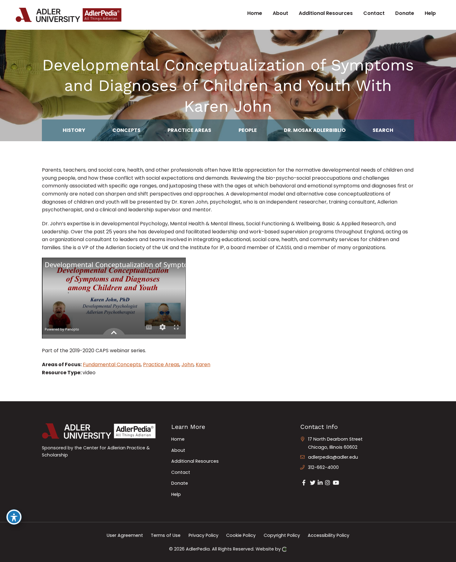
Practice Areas (161, 364)
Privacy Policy (203, 535)
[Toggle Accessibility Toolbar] (14, 517)
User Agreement (125, 535)
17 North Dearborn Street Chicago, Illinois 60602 (335, 443)
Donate (179, 483)
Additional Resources (195, 461)
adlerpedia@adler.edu (333, 457)
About (178, 450)
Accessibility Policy (328, 535)
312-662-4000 (323, 467)
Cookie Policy (241, 535)
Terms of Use (166, 535)
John (187, 364)
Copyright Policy (282, 535)
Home (178, 439)
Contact (180, 472)
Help (176, 494)
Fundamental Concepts (112, 364)
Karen (203, 364)
